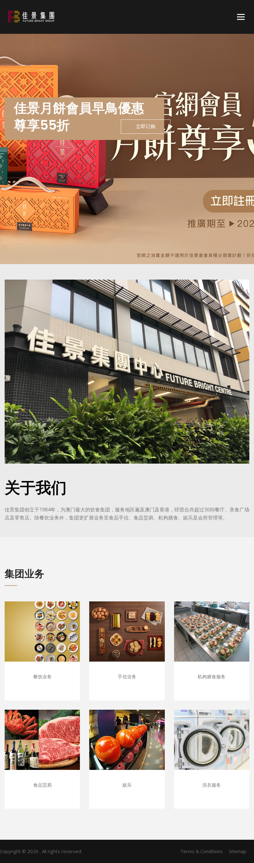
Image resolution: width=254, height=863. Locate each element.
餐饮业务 (42, 641)
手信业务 (127, 641)
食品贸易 (42, 749)
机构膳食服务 (212, 641)
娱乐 (127, 749)
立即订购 (145, 126)
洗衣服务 (212, 749)
